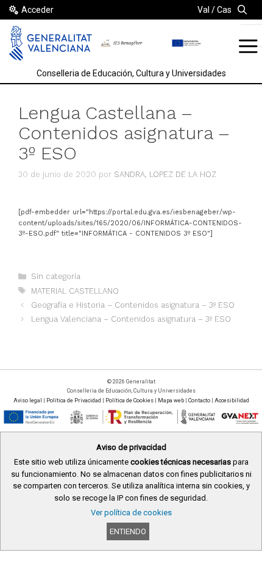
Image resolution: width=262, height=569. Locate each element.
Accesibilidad (231, 400)
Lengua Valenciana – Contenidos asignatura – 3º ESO (131, 319)
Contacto (199, 400)
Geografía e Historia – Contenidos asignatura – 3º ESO (133, 305)
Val (203, 10)
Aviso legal (27, 400)
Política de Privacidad (73, 400)
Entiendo (128, 531)
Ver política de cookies (131, 512)
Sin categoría (55, 276)
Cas (224, 10)
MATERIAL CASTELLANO (75, 290)
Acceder (37, 10)
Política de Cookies (129, 400)
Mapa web (171, 400)
